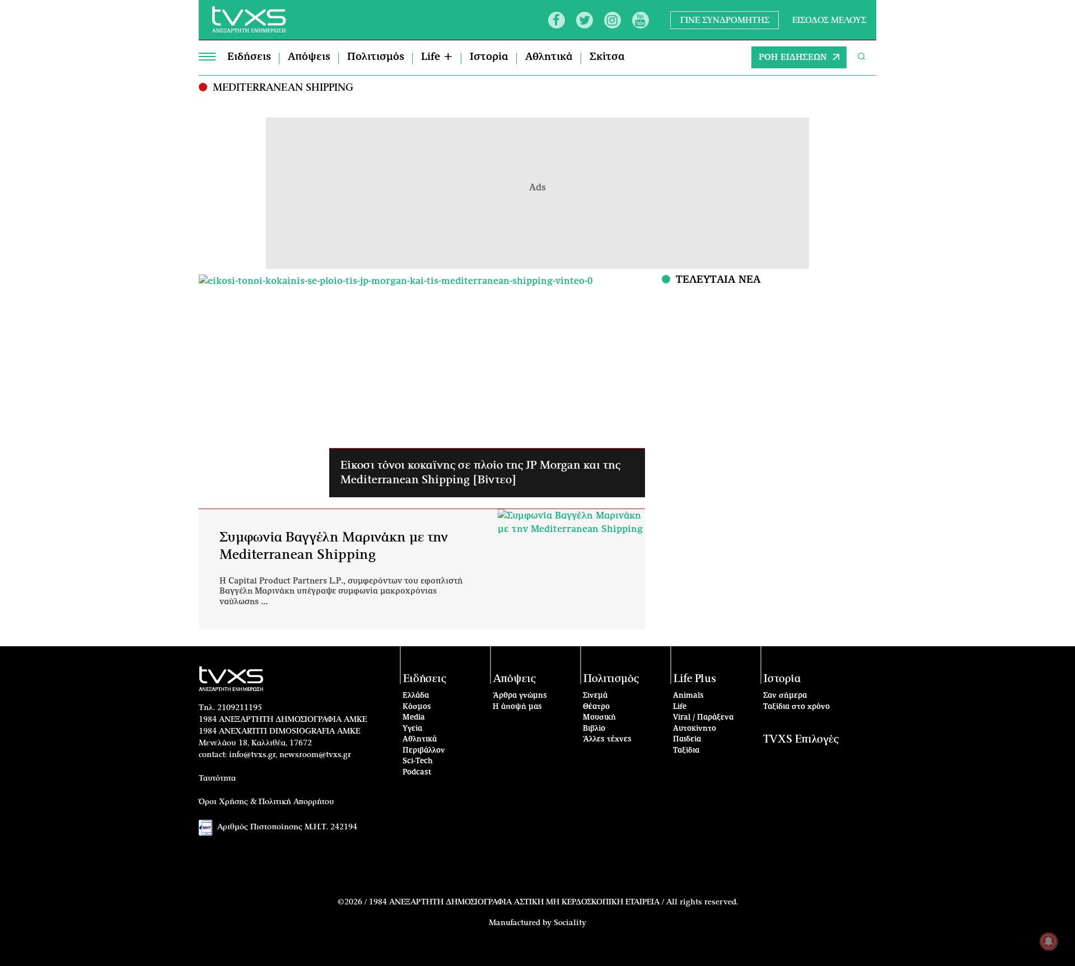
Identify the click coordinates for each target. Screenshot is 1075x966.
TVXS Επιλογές (801, 739)
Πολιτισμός (375, 57)
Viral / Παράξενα (703, 717)
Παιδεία (687, 739)
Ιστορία (489, 57)
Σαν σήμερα (785, 695)
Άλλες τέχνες (607, 739)
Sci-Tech (418, 761)
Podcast (417, 772)
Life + (437, 57)
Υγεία (412, 728)
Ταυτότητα (217, 778)
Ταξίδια (686, 750)
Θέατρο (596, 707)
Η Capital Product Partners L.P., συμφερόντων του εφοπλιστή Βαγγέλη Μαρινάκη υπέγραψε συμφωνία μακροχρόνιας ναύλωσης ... (340, 591)
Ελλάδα (416, 695)
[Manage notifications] (1049, 941)
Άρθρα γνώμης (520, 695)
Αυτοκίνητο (694, 728)
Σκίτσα (607, 57)
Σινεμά (595, 695)
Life (679, 707)
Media (414, 717)
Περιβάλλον (424, 750)
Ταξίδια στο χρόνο (796, 707)
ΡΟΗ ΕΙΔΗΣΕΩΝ (793, 57)
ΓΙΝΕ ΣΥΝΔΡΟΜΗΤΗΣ (724, 20)
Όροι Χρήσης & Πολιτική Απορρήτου (266, 802)
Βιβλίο (594, 728)
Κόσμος (417, 707)
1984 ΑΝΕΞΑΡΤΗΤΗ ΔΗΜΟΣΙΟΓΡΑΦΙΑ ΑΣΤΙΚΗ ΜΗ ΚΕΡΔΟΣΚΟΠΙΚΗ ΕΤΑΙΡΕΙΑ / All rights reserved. (553, 902)
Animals (688, 695)
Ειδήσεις (249, 57)
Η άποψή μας (517, 707)
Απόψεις (309, 57)
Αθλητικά (549, 57)
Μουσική (599, 717)
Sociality (570, 923)
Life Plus (695, 679)
